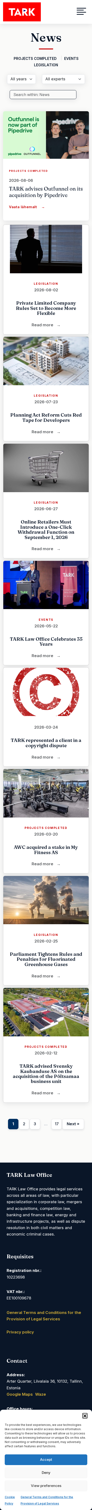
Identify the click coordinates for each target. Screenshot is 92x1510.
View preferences (46, 1485)
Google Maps (20, 1394)
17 (57, 1123)
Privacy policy (20, 1332)
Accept (46, 1459)
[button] (85, 1415)
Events (71, 58)
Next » (73, 1123)
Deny (46, 1472)
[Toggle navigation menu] (75, 12)
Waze (40, 1394)
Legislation (46, 65)
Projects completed (36, 58)
